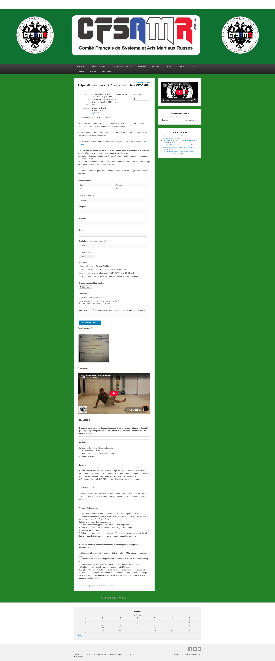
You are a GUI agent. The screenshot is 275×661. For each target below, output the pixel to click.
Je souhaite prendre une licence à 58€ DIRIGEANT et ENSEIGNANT (107, 273)
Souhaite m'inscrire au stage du (92, 241)
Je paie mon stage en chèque (92, 297)
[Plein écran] (195, 100)
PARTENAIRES (107, 71)
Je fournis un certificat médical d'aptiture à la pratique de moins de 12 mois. (109, 276)
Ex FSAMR (80, 71)
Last (116, 189)
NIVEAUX (155, 66)
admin (98, 586)
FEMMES (168, 66)
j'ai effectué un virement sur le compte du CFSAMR (100, 301)
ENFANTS (180, 66)
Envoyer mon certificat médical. (91, 283)
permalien (111, 586)
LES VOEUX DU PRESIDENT (172, 145)
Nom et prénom (85, 181)
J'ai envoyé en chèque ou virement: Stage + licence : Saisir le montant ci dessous (112, 310)
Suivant (148, 82)
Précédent (138, 82)
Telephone (84, 207)
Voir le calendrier (191, 120)
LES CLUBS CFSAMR (97, 66)
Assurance (83, 262)
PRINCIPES (142, 66)
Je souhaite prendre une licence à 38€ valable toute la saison (104, 269)
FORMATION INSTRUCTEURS (121, 66)
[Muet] (192, 100)
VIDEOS (93, 71)
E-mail (96, 113)
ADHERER (80, 66)
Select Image (85, 287)
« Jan (79, 635)
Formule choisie (85, 252)
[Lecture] (164, 100)
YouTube (195, 649)
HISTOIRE (194, 66)
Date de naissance (87, 195)
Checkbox (83, 294)
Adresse (83, 218)
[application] (179, 92)
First (80, 189)
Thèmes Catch (196, 654)
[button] (141, 98)
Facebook (190, 649)
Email (81, 230)
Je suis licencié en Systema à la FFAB (96, 266)
